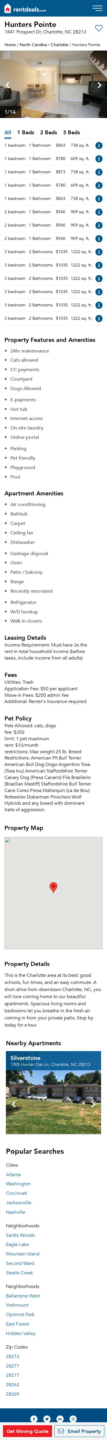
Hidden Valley (21, 1333)
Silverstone (25, 1058)
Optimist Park (20, 1315)
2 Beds (48, 133)
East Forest (17, 1324)
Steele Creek (19, 1273)
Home (10, 44)
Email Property (83, 1431)
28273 (12, 1357)
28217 (12, 1375)
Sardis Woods (20, 1235)
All (7, 133)
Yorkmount (17, 1305)
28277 (12, 1366)
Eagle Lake (17, 1244)
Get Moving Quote (27, 1431)
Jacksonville (19, 1203)
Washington (18, 1184)
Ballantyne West (23, 1296)
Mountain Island (23, 1254)
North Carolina (33, 44)
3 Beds (71, 133)
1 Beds (25, 133)
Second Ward (20, 1263)
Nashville (15, 1212)
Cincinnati (16, 1193)
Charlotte (59, 44)
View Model (99, 145)
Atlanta (13, 1175)
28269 (12, 1394)
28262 (12, 1385)
